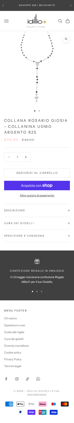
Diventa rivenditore (16, 346)
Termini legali (12, 366)
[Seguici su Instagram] (17, 379)
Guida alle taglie (14, 332)
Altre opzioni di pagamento (37, 195)
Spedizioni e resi (14, 325)
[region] (37, 271)
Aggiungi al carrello (37, 172)
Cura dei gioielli (13, 339)
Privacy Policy (13, 359)
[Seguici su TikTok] (27, 379)
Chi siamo (10, 318)
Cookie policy (12, 352)
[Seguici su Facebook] (6, 379)
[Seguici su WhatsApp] (38, 379)
